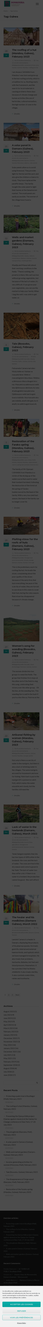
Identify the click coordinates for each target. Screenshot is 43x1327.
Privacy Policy (21, 1323)
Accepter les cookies (21, 1304)
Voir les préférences (21, 1317)
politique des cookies (19, 1297)
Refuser (21, 1311)
